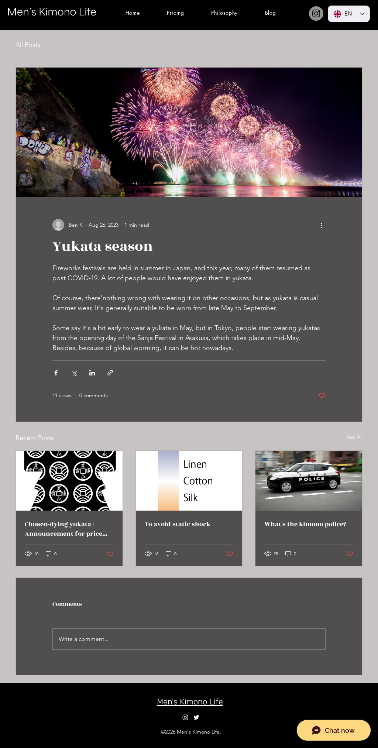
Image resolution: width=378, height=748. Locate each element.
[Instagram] (316, 13)
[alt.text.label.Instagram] (185, 717)
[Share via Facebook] (55, 372)
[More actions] (321, 224)
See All (354, 436)
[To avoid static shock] (189, 481)
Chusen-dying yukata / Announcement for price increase (63, 529)
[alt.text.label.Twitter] (196, 717)
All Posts (28, 45)
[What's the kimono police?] (308, 481)
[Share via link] (110, 372)
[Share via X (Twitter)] (74, 372)
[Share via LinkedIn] (92, 372)
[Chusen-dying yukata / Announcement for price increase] (69, 481)
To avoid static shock (177, 524)
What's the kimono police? (305, 524)
